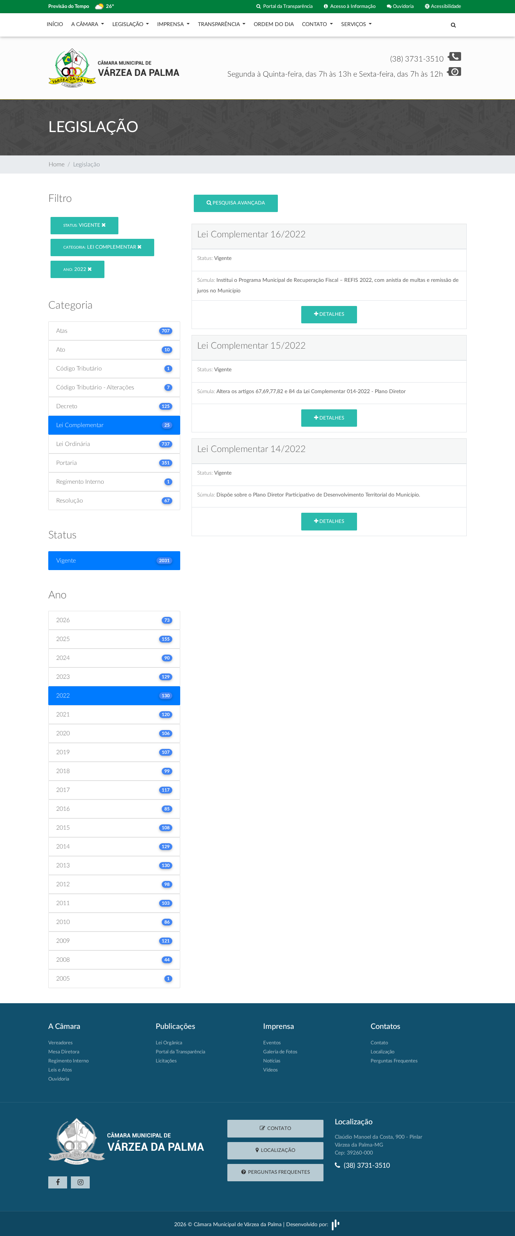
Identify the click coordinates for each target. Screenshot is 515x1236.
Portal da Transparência (287, 6)
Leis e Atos (60, 1070)
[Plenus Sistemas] (335, 1224)
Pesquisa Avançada (238, 203)
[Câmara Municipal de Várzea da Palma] (114, 68)
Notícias (271, 1061)
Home (56, 164)
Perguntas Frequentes (394, 1061)
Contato (379, 1043)
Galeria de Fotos (280, 1052)
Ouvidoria (403, 6)
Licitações (166, 1061)
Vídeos (270, 1070)
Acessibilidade (445, 6)
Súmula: (206, 280)
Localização (382, 1052)
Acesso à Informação (352, 6)
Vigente (82, 225)
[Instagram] (80, 1182)
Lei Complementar (100, 247)
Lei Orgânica (169, 1043)
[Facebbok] (57, 1182)
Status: (205, 258)
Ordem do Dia (274, 24)
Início (55, 24)
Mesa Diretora (63, 1052)
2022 (75, 269)
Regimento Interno (68, 1061)
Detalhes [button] (331, 314)
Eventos (272, 1043)
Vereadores (60, 1043)
